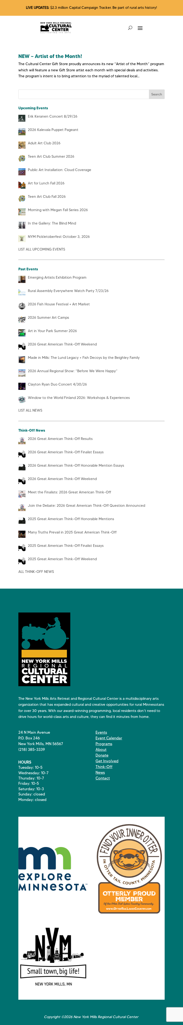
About (101, 749)
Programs (104, 744)
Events (101, 732)
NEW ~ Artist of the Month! (50, 56)
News (100, 772)
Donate (102, 755)
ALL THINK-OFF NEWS (36, 572)
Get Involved (107, 761)
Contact (103, 778)
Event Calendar (109, 738)
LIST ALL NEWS (30, 410)
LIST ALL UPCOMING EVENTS (41, 249)
